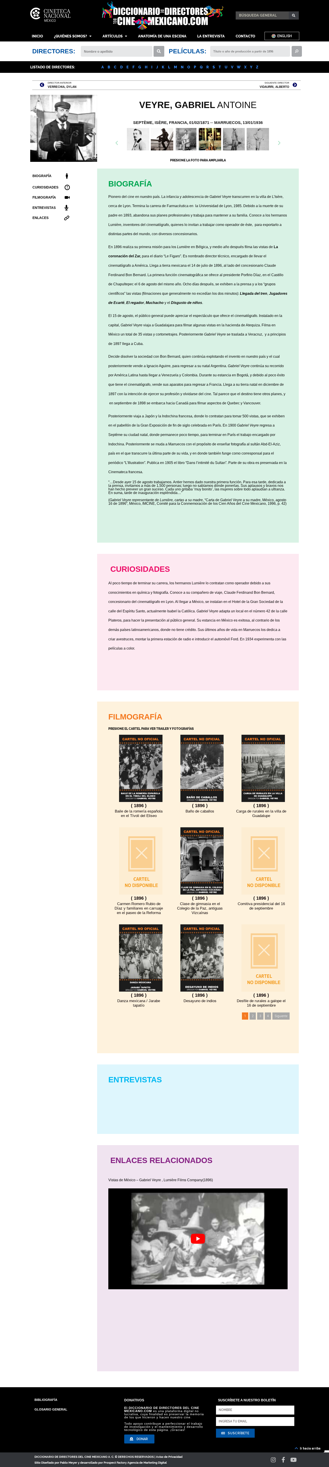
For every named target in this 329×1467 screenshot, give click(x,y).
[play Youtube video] (198, 1238)
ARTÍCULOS (113, 36)
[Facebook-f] (283, 1460)
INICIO (37, 36)
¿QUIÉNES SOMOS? (70, 36)
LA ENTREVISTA (211, 36)
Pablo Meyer (68, 1462)
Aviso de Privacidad (169, 1456)
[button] (198, 151)
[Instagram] (273, 1460)
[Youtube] (293, 1460)
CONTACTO (245, 36)
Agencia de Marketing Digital (147, 1462)
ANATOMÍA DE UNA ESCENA (162, 36)
